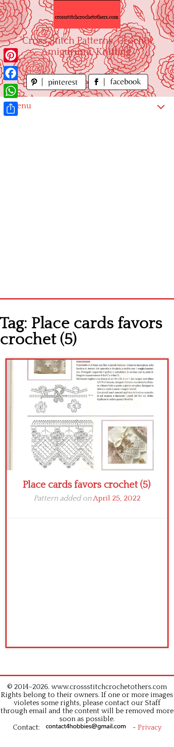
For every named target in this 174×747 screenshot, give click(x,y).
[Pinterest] (11, 55)
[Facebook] (11, 73)
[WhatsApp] (11, 91)
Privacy (150, 727)
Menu (20, 106)
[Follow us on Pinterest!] (57, 87)
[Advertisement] (87, 207)
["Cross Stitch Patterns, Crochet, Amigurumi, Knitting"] (87, 14)
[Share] (11, 109)
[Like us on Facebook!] (118, 87)
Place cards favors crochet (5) (87, 484)
